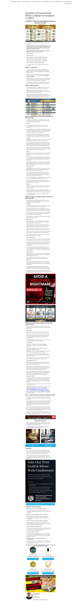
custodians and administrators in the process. (32, 349)
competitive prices (35, 387)
